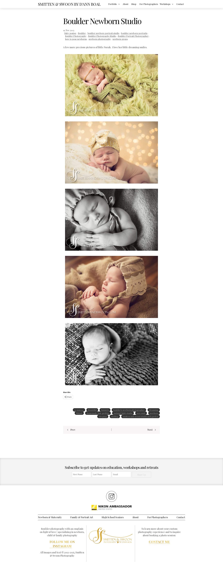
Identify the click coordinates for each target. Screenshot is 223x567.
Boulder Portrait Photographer (133, 36)
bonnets (105, 410)
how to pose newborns (76, 39)
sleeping (103, 416)
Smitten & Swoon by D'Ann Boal (69, 4)
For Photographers (149, 4)
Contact (180, 4)
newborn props (120, 39)
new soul (141, 413)
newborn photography (100, 39)
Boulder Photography (75, 36)
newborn (154, 413)
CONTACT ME (159, 542)
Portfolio (112, 4)
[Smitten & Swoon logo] (110, 535)
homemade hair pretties (98, 413)
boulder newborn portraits (134, 33)
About (125, 4)
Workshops (165, 4)
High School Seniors (113, 517)
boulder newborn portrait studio (103, 33)
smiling (114, 416)
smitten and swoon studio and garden (140, 416)
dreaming (153, 410)
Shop (133, 4)
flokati (79, 413)
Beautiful (92, 410)
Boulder (82, 33)
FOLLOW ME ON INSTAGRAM (62, 544)
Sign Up (141, 474)
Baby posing (70, 33)
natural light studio (123, 413)
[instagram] (111, 496)
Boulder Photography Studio (102, 36)
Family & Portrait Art (81, 517)
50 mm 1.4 (78, 410)
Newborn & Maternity (50, 517)
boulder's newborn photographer (129, 410)
